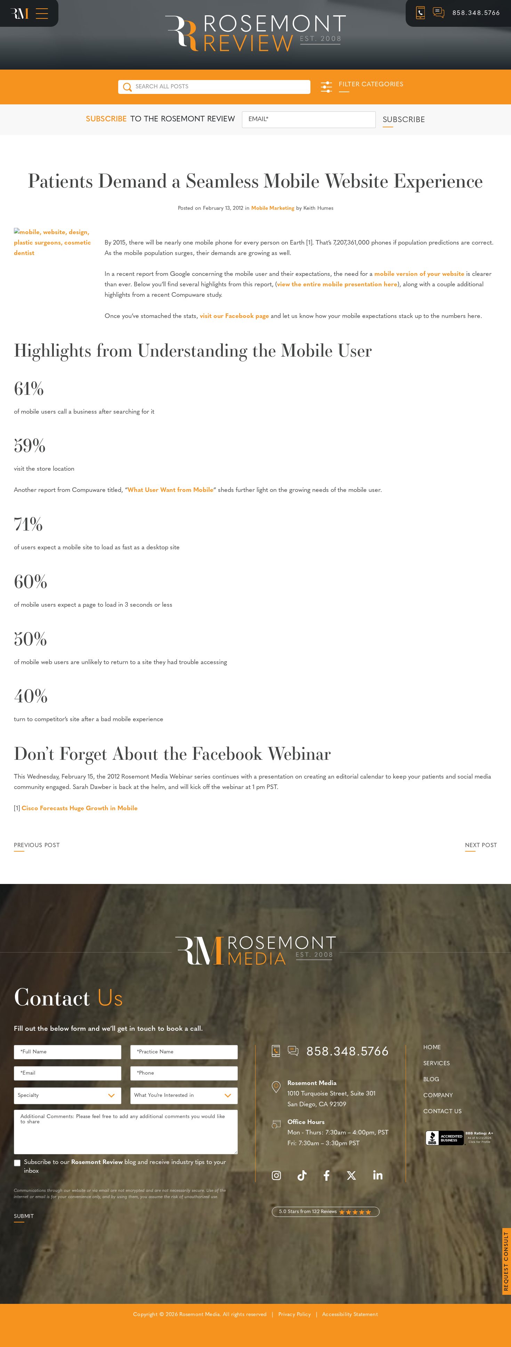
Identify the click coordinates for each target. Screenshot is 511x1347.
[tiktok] (306, 1179)
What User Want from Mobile (170, 490)
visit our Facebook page (234, 316)
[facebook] (330, 1179)
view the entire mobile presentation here (337, 285)
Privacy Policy (294, 1314)
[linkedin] (381, 1179)
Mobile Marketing (272, 208)
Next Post (481, 845)
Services (436, 1064)
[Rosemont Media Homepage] (19, 13)
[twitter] (355, 1179)
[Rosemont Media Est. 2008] (255, 951)
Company (438, 1096)
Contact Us (442, 1112)
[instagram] (280, 1179)
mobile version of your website (419, 274)
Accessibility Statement (350, 1314)
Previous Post (36, 845)
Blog (431, 1080)
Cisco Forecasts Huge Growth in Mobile (80, 809)
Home (432, 1048)
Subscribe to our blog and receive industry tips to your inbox (125, 1166)
